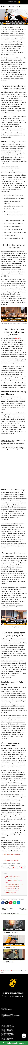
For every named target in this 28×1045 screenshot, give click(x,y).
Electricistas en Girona (7, 1033)
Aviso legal (4, 1008)
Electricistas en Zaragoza (7, 1026)
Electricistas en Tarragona (7, 1035)
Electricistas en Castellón (7, 1034)
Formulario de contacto (7, 1014)
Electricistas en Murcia (7, 1029)
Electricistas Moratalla (22, 909)
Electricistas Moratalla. (11, 860)
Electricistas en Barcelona (7, 1032)
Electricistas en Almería (7, 1038)
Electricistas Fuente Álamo (7, 909)
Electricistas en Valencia (7, 1028)
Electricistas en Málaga (7, 1037)
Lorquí (17, 338)
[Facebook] (3, 902)
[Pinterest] (10, 902)
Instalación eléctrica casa (13, 888)
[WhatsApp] (14, 902)
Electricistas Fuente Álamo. (12, 854)
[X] (7, 902)
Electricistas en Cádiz (6, 1039)
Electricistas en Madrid (7, 1025)
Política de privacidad (6, 1009)
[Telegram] (18, 902)
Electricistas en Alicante (7, 1030)
